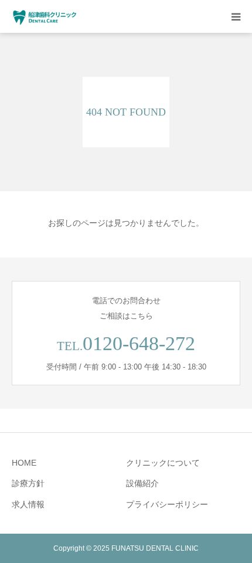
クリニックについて (163, 462)
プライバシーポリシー (167, 504)
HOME (24, 462)
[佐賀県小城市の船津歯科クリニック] (45, 17)
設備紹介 (142, 483)
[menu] (235, 16)
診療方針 (28, 483)
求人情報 (28, 504)
